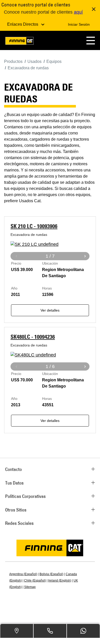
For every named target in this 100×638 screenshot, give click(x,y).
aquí (78, 12)
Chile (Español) (35, 580)
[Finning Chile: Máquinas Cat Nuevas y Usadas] (19, 41)
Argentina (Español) (23, 574)
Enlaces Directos (23, 24)
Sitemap (30, 587)
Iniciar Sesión (79, 24)
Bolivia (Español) (51, 574)
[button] (90, 40)
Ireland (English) (59, 580)
